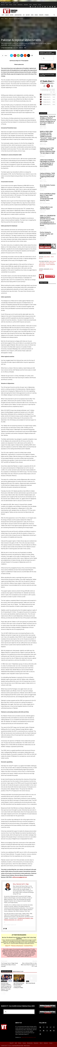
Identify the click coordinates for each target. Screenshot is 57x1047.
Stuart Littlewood (50, 264)
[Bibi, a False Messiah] (31, 978)
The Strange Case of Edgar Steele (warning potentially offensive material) (9, 965)
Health (7, 14)
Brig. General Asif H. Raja (7, 47)
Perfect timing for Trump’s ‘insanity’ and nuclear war (46, 234)
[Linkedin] (21, 55)
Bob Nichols (42, 266)
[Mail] (35, 7)
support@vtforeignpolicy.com (28, 1037)
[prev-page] (2, 993)
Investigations (18, 14)
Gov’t (3, 14)
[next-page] (4, 993)
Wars (32, 14)
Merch (30, 4)
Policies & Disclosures (17, 945)
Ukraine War (16, 981)
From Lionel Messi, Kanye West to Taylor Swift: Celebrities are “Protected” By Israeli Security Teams (47, 197)
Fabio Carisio (52, 261)
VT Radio (47, 14)
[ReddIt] (25, 55)
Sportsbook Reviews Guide (17, 1045)
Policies (10, 4)
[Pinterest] (14, 55)
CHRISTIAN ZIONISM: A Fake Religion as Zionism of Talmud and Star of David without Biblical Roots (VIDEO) (47, 163)
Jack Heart (42, 263)
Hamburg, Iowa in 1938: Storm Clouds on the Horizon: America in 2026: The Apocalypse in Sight (47, 150)
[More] (32, 55)
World (36, 14)
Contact (39, 4)
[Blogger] (30, 7)
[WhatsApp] (18, 55)
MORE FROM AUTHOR (18, 971)
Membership (20, 4)
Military (28, 14)
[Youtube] (55, 7)
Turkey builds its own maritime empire (46, 207)
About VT (3, 4)
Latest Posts (43, 113)
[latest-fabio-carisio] (47, 248)
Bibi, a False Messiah (30, 983)
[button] (54, 15)
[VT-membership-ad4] (47, 69)
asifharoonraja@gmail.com (19, 877)
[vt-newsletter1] (47, 278)
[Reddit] (38, 7)
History (11, 14)
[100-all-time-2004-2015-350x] (47, 1007)
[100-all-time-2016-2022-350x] (47, 1013)
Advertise (35, 4)
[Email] (28, 55)
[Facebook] (33, 7)
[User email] (6, 928)
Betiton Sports (27, 1045)
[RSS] (42, 7)
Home (2, 18)
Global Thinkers (43, 282)
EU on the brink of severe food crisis (47, 186)
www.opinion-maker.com (10, 924)
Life (23, 14)
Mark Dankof (42, 264)
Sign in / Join (15, 2)
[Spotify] (45, 7)
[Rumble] (40, 7)
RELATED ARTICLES (6, 971)
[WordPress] (52, 7)
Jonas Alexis (47, 256)
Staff (7, 4)
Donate (14, 4)
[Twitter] (47, 7)
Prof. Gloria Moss (50, 263)
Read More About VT (23, 1034)
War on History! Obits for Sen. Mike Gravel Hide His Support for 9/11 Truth (29, 965)
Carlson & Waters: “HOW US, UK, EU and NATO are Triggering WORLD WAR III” (47, 176)
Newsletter (26, 4)
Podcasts (41, 14)
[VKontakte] (50, 7)
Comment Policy (28, 945)
